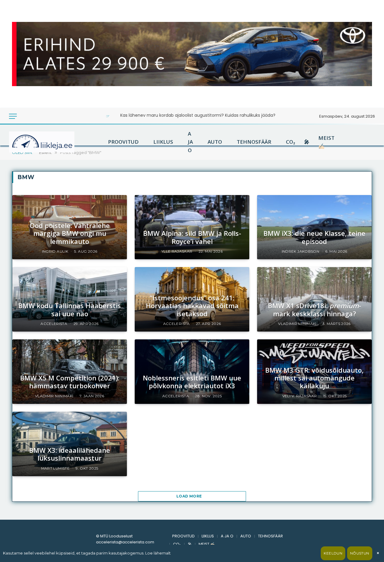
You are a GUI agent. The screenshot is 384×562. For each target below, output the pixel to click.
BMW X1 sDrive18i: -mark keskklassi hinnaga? (314, 309)
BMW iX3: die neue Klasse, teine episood (314, 237)
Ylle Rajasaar (177, 251)
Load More (189, 496)
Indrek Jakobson (300, 251)
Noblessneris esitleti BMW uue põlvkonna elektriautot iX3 (192, 382)
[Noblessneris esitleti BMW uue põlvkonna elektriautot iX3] (192, 371)
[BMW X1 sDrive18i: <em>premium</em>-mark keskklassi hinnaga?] (314, 299)
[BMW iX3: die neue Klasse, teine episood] (314, 227)
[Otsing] (33, 116)
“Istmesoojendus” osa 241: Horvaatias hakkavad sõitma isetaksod (192, 305)
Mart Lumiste (55, 468)
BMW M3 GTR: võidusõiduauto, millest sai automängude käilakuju (314, 378)
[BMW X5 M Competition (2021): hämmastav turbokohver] (69, 371)
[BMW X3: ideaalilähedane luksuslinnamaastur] (69, 444)
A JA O (190, 142)
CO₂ (290, 142)
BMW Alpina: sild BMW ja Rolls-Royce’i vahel (192, 237)
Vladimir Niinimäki (297, 323)
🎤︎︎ (306, 142)
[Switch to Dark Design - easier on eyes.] (24, 116)
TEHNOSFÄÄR (254, 142)
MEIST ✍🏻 (326, 142)
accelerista (53, 323)
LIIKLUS (163, 142)
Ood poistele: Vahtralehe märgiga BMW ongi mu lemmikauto (70, 233)
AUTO (215, 142)
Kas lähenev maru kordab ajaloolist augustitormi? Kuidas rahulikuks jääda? (197, 115)
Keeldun (333, 553)
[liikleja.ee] (54, 141)
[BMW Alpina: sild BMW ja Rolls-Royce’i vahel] (192, 227)
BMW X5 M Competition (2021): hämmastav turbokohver (69, 382)
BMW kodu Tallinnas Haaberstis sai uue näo (69, 309)
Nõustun (359, 553)
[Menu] (13, 116)
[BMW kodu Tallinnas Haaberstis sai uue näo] (69, 299)
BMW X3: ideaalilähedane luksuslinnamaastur (69, 454)
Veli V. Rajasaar (299, 396)
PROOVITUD (123, 142)
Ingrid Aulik (55, 251)
